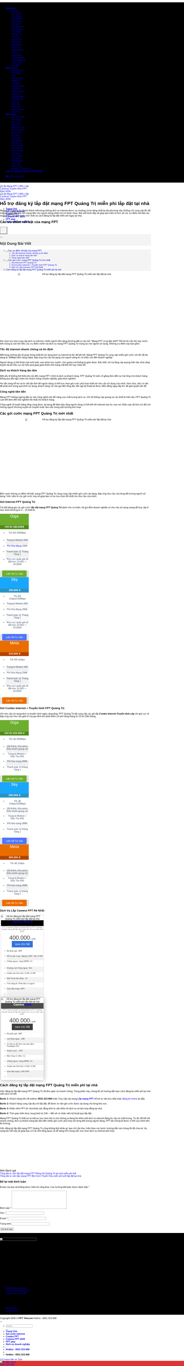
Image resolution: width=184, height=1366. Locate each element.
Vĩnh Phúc (17, 62)
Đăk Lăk (16, 106)
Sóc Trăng (17, 156)
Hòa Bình (16, 31)
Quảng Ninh (18, 50)
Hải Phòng (17, 29)
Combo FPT (12, 1336)
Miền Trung (12, 68)
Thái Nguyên (18, 57)
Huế (14, 75)
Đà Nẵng (16, 73)
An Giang (16, 119)
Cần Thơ (16, 137)
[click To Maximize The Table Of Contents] (3, 230)
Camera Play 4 (22, 921)
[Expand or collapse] (7, 251)
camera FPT (12, 1311)
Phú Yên (16, 88)
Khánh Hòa (17, 78)
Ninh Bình (17, 44)
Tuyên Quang (18, 60)
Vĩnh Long (17, 166)
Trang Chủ (11, 209)
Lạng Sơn (17, 39)
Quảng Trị (17, 94)
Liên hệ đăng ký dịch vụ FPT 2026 (24, 171)
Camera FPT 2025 (15, 1339)
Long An (16, 153)
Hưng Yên (17, 34)
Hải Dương (17, 26)
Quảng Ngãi (18, 96)
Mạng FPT (11, 1308)
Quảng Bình (18, 86)
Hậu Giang (17, 148)
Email (3, 1218)
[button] (17, 1349)
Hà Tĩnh (16, 83)
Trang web (5, 1223)
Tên (2, 1213)
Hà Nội (15, 11)
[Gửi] (7, 1329)
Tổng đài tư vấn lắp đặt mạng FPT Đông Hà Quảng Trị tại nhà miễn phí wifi (38, 1173)
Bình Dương (18, 127)
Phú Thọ (16, 47)
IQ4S (28, 1004)
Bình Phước (18, 130)
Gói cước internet (15, 1334)
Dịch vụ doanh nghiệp (18, 1344)
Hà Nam (16, 24)
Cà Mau (16, 135)
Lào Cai (16, 37)
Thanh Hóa (17, 99)
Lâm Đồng (17, 140)
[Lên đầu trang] (1, 1321)
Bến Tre (16, 125)
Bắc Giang (17, 16)
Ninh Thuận (18, 109)
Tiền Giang (17, 161)
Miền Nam (11, 114)
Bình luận (5, 1208)
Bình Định (17, 132)
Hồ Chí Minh (18, 117)
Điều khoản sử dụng (16, 1288)
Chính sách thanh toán (17, 1290)
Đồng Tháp (17, 145)
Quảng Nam (18, 91)
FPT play (10, 219)
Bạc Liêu (16, 122)
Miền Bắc (11, 8)
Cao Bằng (17, 19)
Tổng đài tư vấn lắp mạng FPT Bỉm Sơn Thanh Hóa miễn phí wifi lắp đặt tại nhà (40, 1176)
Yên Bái (16, 65)
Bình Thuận (17, 70)
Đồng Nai (16, 143)
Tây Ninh (16, 158)
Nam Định (17, 42)
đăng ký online (129, 1099)
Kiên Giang (17, 150)
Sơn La (15, 52)
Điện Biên (17, 21)
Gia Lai (15, 101)
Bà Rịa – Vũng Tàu (21, 168)
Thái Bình (16, 55)
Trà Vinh (16, 163)
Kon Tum (16, 112)
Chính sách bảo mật (16, 1293)
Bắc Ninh (16, 13)
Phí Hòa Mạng (14, 546)
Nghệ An (16, 81)
